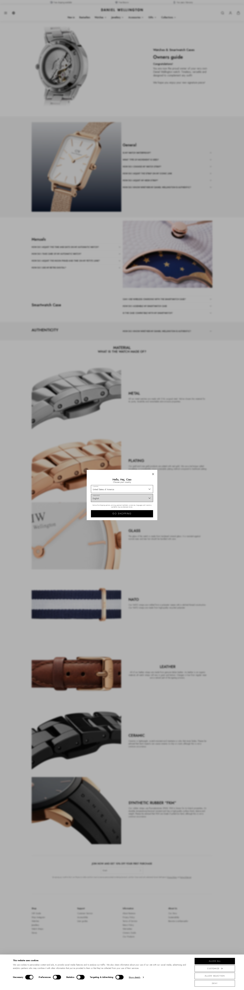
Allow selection (215, 975)
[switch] (57, 977)
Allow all (215, 961)
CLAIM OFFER (142, 510)
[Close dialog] (171, 455)
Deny (215, 983)
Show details (134, 977)
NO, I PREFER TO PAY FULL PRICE (142, 519)
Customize (213, 968)
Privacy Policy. (150, 531)
